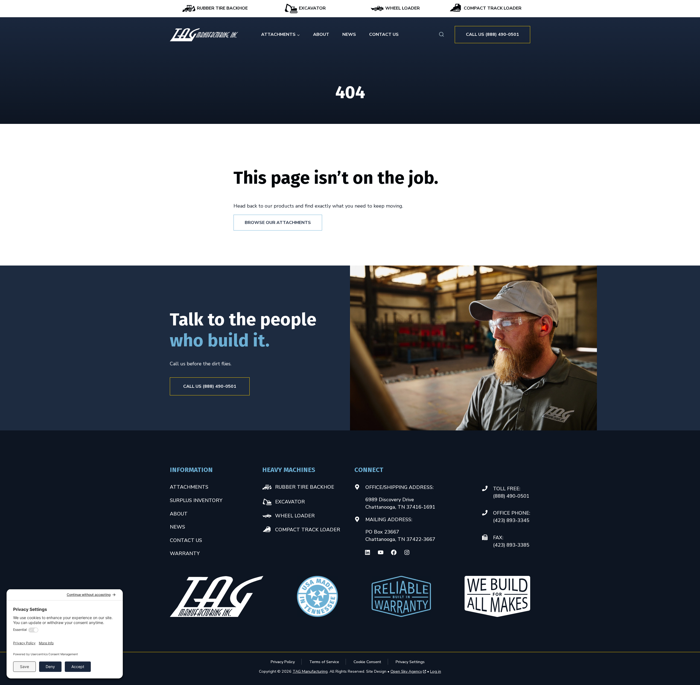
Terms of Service (324, 661)
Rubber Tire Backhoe (222, 8)
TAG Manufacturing (310, 671)
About (321, 34)
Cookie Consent (367, 661)
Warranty (185, 553)
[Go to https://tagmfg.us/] (204, 34)
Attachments (189, 487)
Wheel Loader (402, 8)
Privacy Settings (410, 661)
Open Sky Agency (406, 672)
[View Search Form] (441, 35)
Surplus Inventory (196, 500)
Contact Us (384, 34)
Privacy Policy (283, 661)
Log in (435, 671)
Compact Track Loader (492, 8)
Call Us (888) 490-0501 (492, 34)
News (349, 34)
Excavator (312, 8)
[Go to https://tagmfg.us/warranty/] (401, 596)
